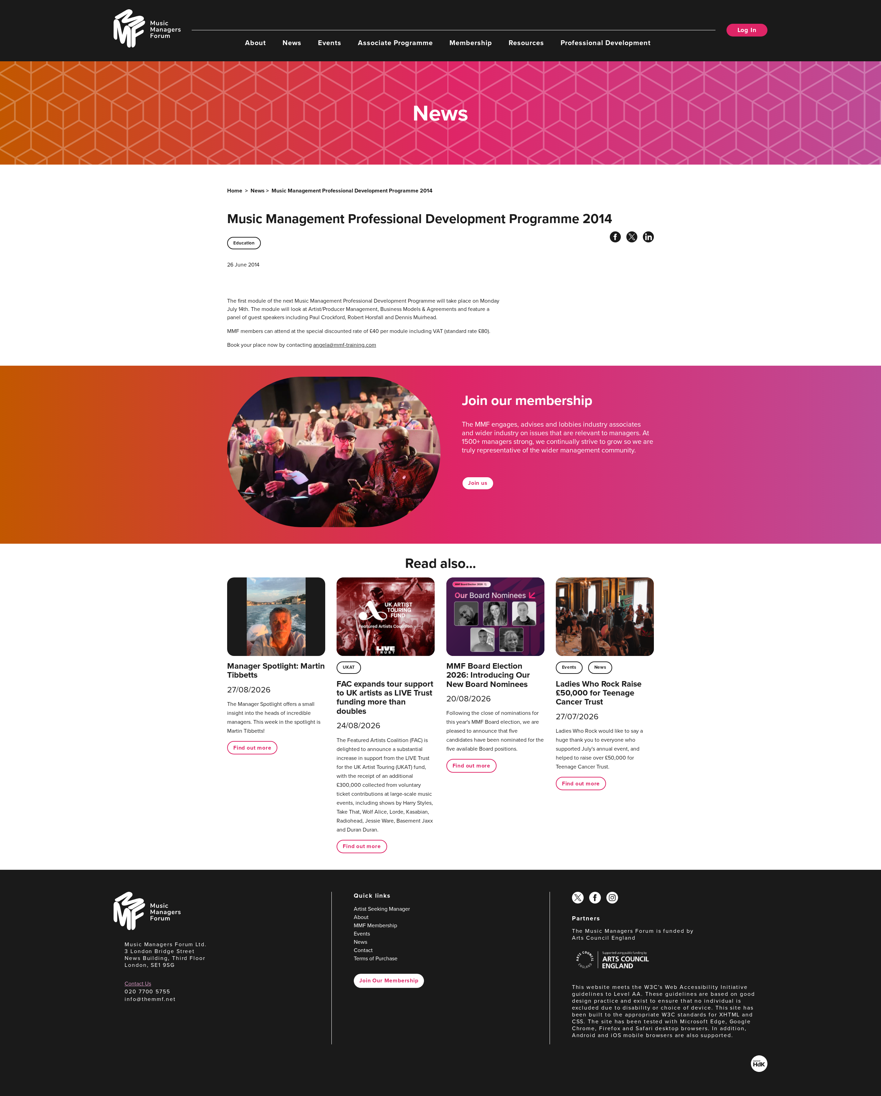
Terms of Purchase (375, 958)
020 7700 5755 (147, 991)
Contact (363, 950)
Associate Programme (395, 42)
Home (234, 191)
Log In (746, 29)
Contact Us (138, 984)
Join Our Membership (388, 980)
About (255, 42)
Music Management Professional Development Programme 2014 (352, 191)
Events (329, 42)
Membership (470, 42)
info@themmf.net (150, 999)
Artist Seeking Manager (382, 909)
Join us (478, 483)
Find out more (252, 748)
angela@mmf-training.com (344, 345)
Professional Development (606, 42)
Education (244, 243)
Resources (526, 42)
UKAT (349, 667)
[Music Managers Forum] (147, 928)
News (292, 42)
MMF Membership (375, 925)
